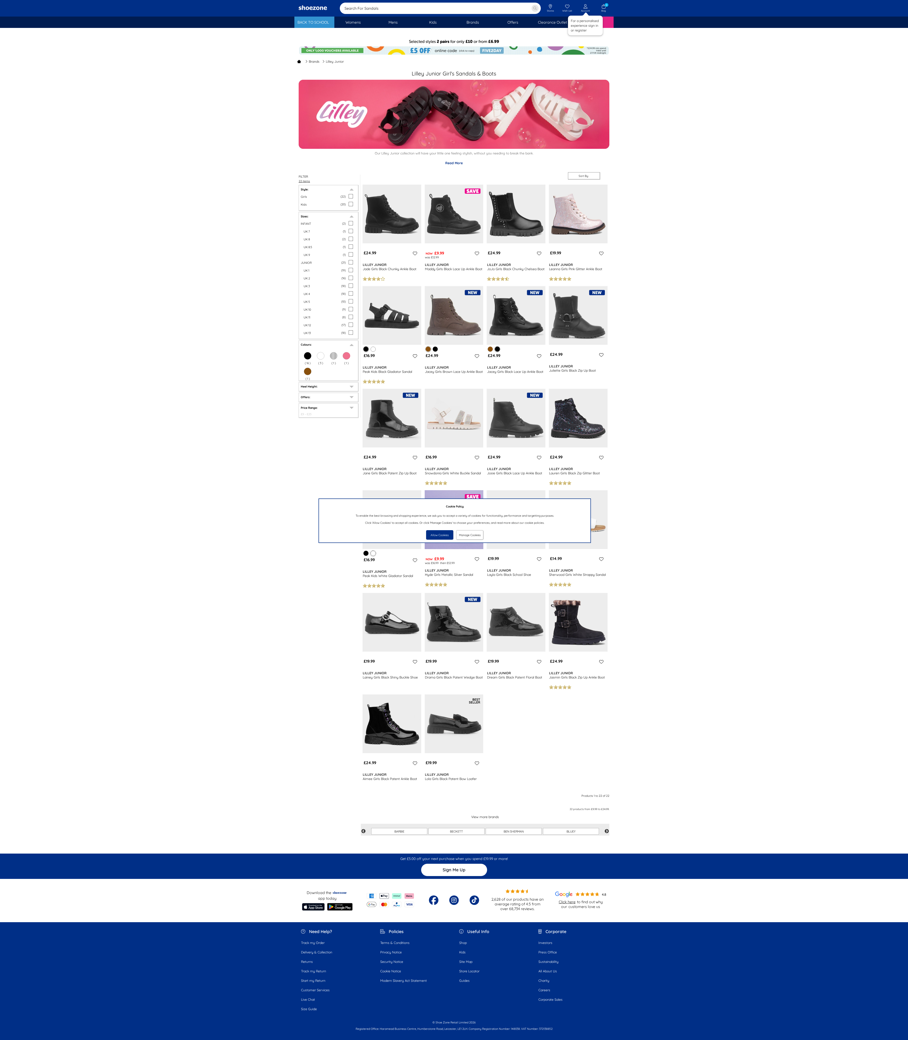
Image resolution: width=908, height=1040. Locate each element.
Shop (463, 943)
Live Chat (308, 999)
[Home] (299, 61)
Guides (464, 980)
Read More (454, 163)
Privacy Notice (391, 952)
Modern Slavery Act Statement (403, 980)
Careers (544, 990)
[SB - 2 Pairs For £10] (454, 41)
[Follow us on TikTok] (474, 900)
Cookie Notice (390, 971)
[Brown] (307, 371)
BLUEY (571, 831)
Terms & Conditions (395, 943)
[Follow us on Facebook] (433, 900)
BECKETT (456, 831)
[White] (320, 355)
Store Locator (469, 971)
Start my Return (313, 980)
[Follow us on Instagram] (454, 900)
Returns (307, 962)
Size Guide (309, 1009)
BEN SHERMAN (514, 831)
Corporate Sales (550, 999)
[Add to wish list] (414, 253)
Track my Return (313, 971)
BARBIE (399, 831)
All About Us (547, 971)
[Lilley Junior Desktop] (454, 148)
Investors (545, 943)
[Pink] (346, 355)
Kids (462, 952)
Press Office (547, 952)
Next (606, 831)
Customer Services (315, 990)
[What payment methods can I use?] (390, 900)
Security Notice (391, 962)
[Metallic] (333, 355)
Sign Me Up (454, 870)
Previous (363, 831)
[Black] (307, 355)
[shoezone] (312, 8)
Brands (314, 61)
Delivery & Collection (316, 952)
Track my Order (313, 943)
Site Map (465, 962)
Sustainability (548, 962)
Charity (543, 980)
